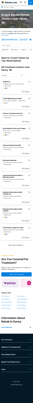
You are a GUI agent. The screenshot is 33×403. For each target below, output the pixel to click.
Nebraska (6, 7)
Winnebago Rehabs (22, 302)
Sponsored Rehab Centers (10, 39)
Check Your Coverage (16, 274)
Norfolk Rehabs (5, 299)
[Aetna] (10, 283)
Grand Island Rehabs (22, 299)
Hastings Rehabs (5, 308)
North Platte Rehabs (6, 302)
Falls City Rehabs (21, 308)
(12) (8, 135)
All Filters (6, 49)
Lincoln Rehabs (21, 296)
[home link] (2, 7)
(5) (7, 88)
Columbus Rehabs (6, 305)
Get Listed (24, 39)
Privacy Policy (16, 381)
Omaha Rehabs (5, 296)
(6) (7, 234)
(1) (7, 217)
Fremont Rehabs (21, 305)
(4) (7, 103)
